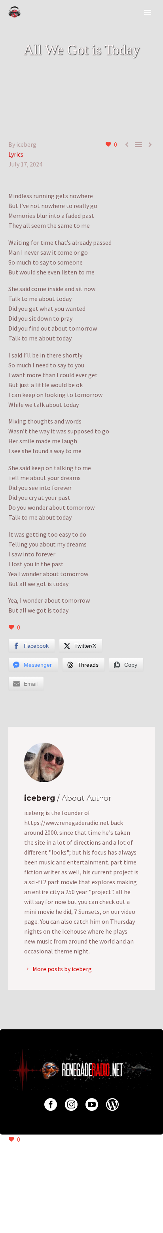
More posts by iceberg (62, 969)
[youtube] (91, 1104)
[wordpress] (112, 1104)
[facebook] (50, 1104)
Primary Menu (147, 12)
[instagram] (71, 1104)
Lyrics (15, 154)
